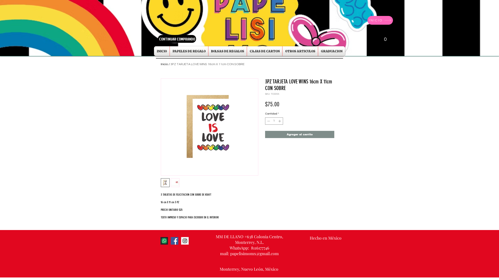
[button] (381, 39)
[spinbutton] (274, 121)
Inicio (164, 64)
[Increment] (280, 121)
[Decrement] (268, 121)
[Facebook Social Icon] (174, 241)
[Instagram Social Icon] (185, 241)
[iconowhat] (164, 241)
